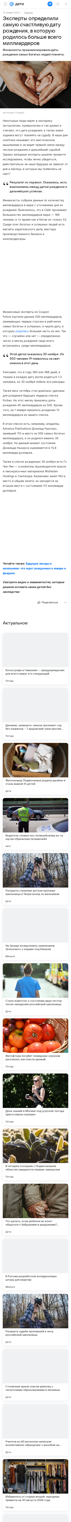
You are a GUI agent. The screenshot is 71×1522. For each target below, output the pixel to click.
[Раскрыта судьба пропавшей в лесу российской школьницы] (35, 1320)
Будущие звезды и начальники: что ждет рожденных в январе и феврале (34, 568)
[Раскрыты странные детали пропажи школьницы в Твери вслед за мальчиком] (35, 879)
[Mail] (12, 4)
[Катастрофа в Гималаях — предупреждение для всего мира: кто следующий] (35, 658)
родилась (22, 331)
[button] (35, 85)
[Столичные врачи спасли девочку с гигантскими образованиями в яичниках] (35, 1375)
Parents (28, 12)
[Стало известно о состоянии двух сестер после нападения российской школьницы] (35, 989)
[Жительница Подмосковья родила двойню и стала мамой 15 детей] (35, 769)
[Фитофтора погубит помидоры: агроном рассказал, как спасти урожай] (35, 1044)
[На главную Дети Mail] (19, 4)
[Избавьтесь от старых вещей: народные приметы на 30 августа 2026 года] (35, 1485)
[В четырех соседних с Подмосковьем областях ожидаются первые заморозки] (35, 1154)
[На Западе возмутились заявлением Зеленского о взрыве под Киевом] (35, 934)
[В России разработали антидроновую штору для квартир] (35, 1264)
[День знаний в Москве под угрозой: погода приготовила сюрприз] (35, 1099)
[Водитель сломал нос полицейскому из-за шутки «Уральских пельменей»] (35, 824)
